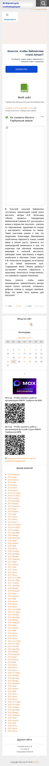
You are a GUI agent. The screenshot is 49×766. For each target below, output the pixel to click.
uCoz (36, 762)
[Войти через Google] (31, 324)
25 (31, 108)
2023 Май (12, 630)
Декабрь (24, 108)
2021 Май (12, 567)
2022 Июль (12, 604)
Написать (21, 69)
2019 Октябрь (14, 527)
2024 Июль (12, 667)
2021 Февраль (14, 559)
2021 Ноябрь (13, 583)
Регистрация (35, 9)
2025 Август (13, 699)
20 (24, 357)
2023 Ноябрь (13, 646)
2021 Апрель (13, 564)
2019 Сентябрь (14, 524)
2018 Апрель (13, 479)
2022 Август (13, 606)
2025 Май (12, 691)
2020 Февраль (14, 538)
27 (24, 361)
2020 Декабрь (14, 553)
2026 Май (12, 723)
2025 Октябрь (14, 704)
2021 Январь (13, 556)
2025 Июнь (12, 694)
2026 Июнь (12, 725)
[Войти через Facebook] (22, 324)
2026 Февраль (14, 715)
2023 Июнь (12, 633)
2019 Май (12, 514)
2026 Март (12, 717)
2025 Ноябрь (13, 707)
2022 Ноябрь (13, 614)
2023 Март (12, 625)
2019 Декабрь (14, 532)
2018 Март (12, 477)
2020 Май (12, 546)
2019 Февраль (14, 506)
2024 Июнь (12, 665)
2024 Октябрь (14, 672)
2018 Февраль (14, 474)
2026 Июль (12, 728)
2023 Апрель (13, 628)
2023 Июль (12, 635)
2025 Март (12, 686)
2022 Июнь (12, 601)
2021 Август (13, 575)
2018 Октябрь (14, 495)
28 (30, 361)
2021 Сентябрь (14, 577)
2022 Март (12, 593)
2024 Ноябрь (13, 675)
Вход (45, 9)
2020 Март (12, 540)
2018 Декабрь (14, 501)
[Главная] (24, 91)
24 (8, 361)
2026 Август (13, 731)
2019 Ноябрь (13, 530)
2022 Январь (13, 588)
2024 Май (12, 662)
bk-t (19, 306)
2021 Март (12, 561)
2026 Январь (13, 712)
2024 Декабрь (14, 678)
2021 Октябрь (14, 580)
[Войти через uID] (13, 324)
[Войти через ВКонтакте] (18, 324)
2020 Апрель (13, 543)
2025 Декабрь (14, 709)
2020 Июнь (12, 548)
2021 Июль (12, 572)
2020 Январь (13, 535)
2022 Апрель (13, 596)
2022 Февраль (14, 591)
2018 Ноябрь (13, 498)
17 (8, 357)
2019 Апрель (13, 511)
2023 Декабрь (14, 649)
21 (30, 357)
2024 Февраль (14, 654)
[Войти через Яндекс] (27, 324)
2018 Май (12, 482)
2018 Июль (12, 487)
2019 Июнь (12, 516)
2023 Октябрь (14, 643)
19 (19, 357)
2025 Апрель (13, 688)
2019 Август (13, 522)
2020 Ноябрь (13, 551)
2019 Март (12, 509)
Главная (8, 108)
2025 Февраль (14, 683)
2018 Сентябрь (14, 493)
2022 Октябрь (14, 612)
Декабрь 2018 (24, 337)
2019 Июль (12, 519)
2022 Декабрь (14, 617)
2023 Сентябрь (14, 641)
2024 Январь (13, 651)
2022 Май (12, 598)
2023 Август (13, 638)
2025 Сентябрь (14, 702)
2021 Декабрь (14, 585)
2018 (16, 108)
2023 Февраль (14, 622)
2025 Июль (12, 696)
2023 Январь (13, 620)
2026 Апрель (13, 720)
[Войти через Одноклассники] (36, 324)
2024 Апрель (13, 659)
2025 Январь (13, 680)
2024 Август (13, 670)
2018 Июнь (12, 485)
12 (19, 353)
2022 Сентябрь (14, 609)
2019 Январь (13, 503)
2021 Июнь (12, 569)
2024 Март (12, 657)
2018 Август (13, 490)
